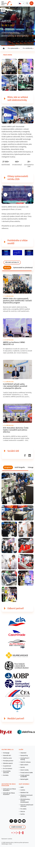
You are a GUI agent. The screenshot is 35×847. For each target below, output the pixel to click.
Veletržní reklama (25, 762)
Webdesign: (5, 844)
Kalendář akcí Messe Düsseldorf (9, 793)
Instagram (15, 821)
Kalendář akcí (7, 755)
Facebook (11, 821)
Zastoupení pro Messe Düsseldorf (9, 789)
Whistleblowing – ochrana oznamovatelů (25, 801)
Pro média (23, 809)
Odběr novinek (16, 827)
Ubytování (23, 753)
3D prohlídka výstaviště (6, 771)
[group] (7, 267)
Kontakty (5, 775)
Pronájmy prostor (8, 760)
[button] (21, 3)
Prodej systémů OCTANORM (24, 775)
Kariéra (22, 814)
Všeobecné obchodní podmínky (26, 795)
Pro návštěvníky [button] (27, 48)
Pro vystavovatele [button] (13, 48)
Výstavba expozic (8, 763)
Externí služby (24, 770)
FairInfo (22, 767)
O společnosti (7, 766)
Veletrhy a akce (7, 758)
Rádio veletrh (24, 764)
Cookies (22, 790)
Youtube (19, 821)
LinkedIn (24, 821)
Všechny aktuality (12, 262)
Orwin (10, 844)
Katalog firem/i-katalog (25, 758)
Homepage (6, 753)
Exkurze (22, 811)
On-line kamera (7, 768)
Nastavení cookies (7, 838)
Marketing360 (24, 779)
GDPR (22, 787)
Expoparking (24, 755)
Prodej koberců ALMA (26, 772)
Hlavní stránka (7, 55)
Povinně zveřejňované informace (26, 805)
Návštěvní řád (24, 792)
